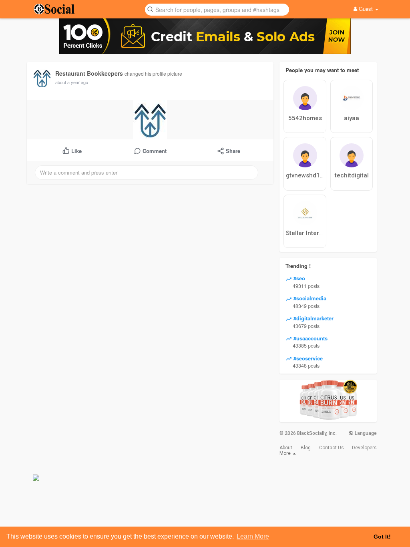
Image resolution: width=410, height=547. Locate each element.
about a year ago (71, 82)
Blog (306, 447)
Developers (364, 447)
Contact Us (331, 447)
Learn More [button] (253, 536)
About (285, 447)
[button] (217, 9)
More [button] (285, 453)
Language (365, 433)
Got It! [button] (382, 536)
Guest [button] (365, 8)
